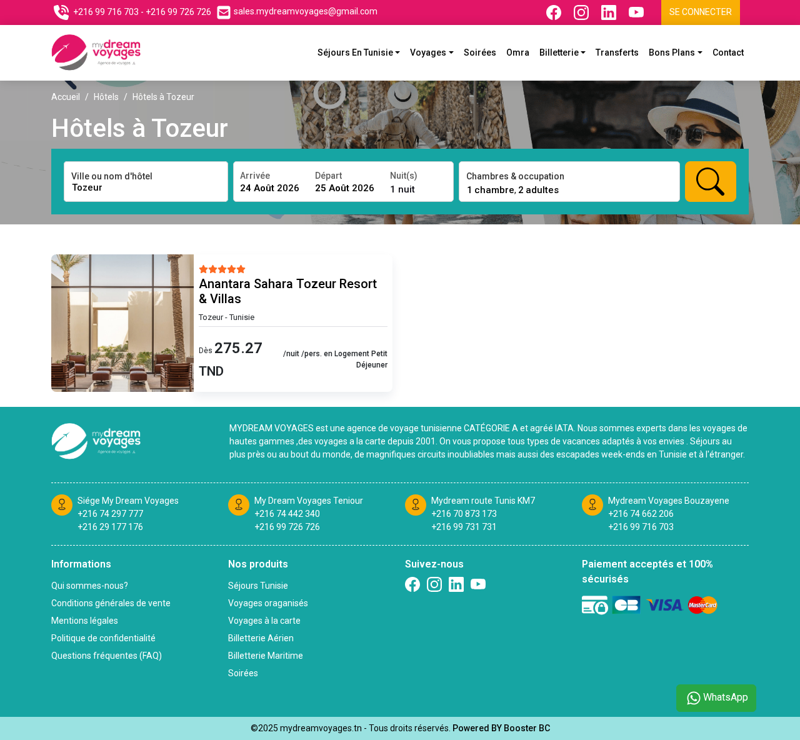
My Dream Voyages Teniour (308, 501)
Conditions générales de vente (111, 603)
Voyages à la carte (264, 621)
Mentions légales (84, 621)
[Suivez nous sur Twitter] (478, 584)
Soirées (480, 53)
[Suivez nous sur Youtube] (637, 12)
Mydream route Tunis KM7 (483, 501)
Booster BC (527, 728)
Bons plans (672, 53)
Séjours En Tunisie (355, 53)
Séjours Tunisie (258, 586)
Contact (728, 53)
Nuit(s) (404, 176)
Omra (517, 53)
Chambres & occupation (515, 176)
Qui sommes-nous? (89, 586)
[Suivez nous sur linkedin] (456, 584)
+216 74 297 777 (110, 514)
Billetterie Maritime (265, 656)
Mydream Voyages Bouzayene (668, 501)
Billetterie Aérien (261, 638)
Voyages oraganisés (268, 603)
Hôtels (106, 97)
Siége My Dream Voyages (128, 501)
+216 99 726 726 (178, 12)
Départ (328, 176)
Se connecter (700, 12)
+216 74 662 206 (641, 514)
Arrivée (255, 176)
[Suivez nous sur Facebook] (555, 12)
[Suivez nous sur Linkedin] (610, 12)
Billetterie (559, 53)
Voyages (428, 53)
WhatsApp (725, 697)
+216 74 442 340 (287, 514)
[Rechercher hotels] (710, 181)
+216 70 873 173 (464, 514)
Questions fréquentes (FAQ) (106, 656)
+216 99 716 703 (106, 12)
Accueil (65, 97)
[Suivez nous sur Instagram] (582, 12)
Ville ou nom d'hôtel (111, 176)
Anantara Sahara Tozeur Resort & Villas (288, 291)
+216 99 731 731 (464, 527)
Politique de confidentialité (103, 638)
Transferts (617, 53)
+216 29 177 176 (110, 527)
